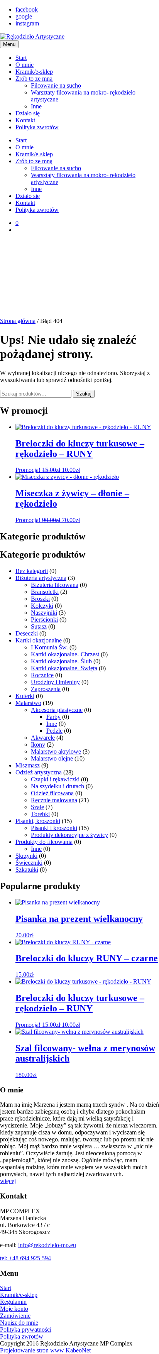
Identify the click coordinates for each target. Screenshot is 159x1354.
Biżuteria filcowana (54, 584)
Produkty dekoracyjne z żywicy (69, 835)
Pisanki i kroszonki (54, 828)
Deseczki (26, 633)
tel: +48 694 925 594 (25, 1258)
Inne (36, 106)
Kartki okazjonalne (38, 640)
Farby (53, 716)
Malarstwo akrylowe (56, 751)
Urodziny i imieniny (55, 682)
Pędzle (54, 730)
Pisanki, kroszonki (37, 821)
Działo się (27, 113)
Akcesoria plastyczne (57, 710)
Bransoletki (45, 591)
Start (21, 57)
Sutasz (39, 626)
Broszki (40, 598)
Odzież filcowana (52, 793)
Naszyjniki (44, 612)
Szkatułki (26, 869)
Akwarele (43, 737)
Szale (37, 807)
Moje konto (14, 1308)
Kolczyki (42, 605)
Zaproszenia (46, 689)
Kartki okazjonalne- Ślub (61, 661)
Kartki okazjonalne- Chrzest (65, 654)
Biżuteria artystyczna (40, 578)
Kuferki (24, 696)
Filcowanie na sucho (56, 85)
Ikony (38, 744)
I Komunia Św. (49, 647)
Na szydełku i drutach (57, 786)
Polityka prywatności (25, 1329)
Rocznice (42, 675)
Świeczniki (28, 862)
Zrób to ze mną (33, 78)
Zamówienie (15, 1315)
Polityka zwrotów (37, 127)
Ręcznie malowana (54, 800)
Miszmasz (27, 765)
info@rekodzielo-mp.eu (47, 1245)
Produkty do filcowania (44, 841)
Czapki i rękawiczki (55, 779)
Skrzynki (26, 855)
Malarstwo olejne (52, 758)
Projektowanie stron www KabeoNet (45, 1350)
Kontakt (25, 120)
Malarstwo (28, 703)
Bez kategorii (31, 571)
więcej (8, 1181)
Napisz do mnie (19, 1322)
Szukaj (83, 394)
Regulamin (13, 1301)
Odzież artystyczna (38, 772)
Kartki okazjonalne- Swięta (64, 668)
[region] (79, 279)
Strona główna (18, 321)
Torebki (40, 814)
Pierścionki (44, 619)
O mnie (24, 64)
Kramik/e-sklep (34, 71)
